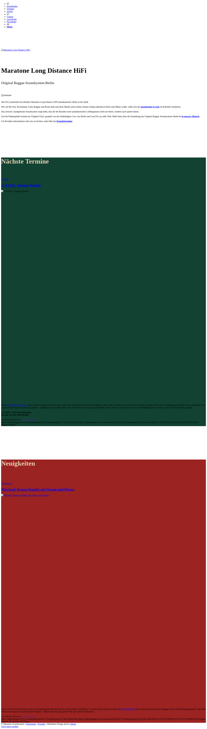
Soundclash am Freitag (16, 405)
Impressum (31, 724)
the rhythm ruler (28, 420)
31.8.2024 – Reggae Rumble (21, 185)
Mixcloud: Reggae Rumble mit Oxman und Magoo (37, 489)
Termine (4, 179)
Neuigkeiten (6, 483)
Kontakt (41, 724)
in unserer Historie (190, 116)
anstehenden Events (150, 107)
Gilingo (72, 724)
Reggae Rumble (128, 709)
